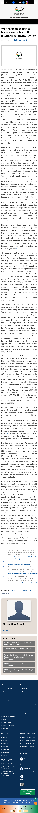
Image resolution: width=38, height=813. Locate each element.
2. (3, 561)
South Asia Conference (28, 743)
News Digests (6, 749)
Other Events (25, 707)
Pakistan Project (7, 763)
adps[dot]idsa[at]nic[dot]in (27, 771)
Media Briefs (25, 710)
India (30, 590)
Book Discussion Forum (28, 692)
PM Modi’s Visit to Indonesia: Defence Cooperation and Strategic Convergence (18, 657)
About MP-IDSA (7, 689)
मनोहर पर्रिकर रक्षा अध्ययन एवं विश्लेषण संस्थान (19, 17)
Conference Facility (8, 692)
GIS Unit (5, 728)
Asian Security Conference (29, 737)
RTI (11, 800)
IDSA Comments (21, 40)
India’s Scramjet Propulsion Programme (14, 664)
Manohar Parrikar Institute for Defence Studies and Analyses (19, 16)
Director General (7, 698)
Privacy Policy (33, 802)
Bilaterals (24, 689)
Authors (5, 737)
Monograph (6, 743)
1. (3, 550)
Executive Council (8, 704)
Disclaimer (15, 802)
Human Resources (8, 707)
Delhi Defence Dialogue (28, 740)
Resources (33, 800)
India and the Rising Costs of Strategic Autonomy (18, 670)
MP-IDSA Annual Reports (21, 800)
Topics (5, 755)
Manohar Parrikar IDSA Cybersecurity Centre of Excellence (9, 773)
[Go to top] (35, 803)
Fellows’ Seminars (27, 701)
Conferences (25, 695)
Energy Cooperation (19, 590)
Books (5, 740)
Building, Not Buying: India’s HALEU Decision (17, 650)
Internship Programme (9, 716)
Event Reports (26, 698)
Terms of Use (6, 802)
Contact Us (6, 695)
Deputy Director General (9, 701)
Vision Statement (7, 722)
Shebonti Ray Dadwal (13, 624)
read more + (7, 630)
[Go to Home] (35, 799)
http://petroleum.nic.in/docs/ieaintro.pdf (19, 564)
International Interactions (10, 713)
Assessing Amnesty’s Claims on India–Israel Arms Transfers (18, 644)
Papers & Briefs (7, 752)
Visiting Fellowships (8, 725)
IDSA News (6, 710)
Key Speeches (26, 713)
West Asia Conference (28, 746)
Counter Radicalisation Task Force (9, 767)
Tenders (6, 800)
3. (3, 566)
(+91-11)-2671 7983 (25, 764)
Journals (5, 746)
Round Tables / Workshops (29, 704)
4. (3, 576)
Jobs (4, 719)
